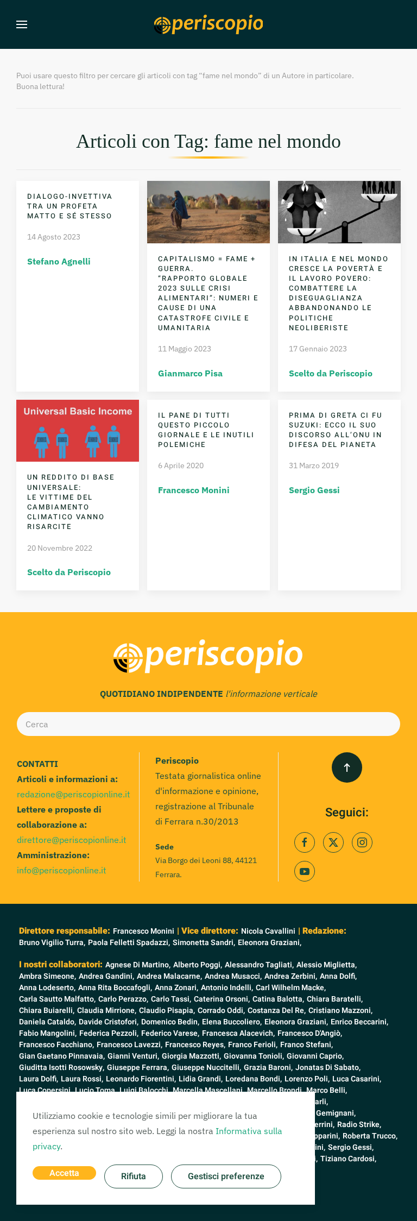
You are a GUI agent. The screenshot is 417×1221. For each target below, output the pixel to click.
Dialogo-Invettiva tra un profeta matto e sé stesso (70, 206)
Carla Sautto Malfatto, (57, 999)
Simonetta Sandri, (204, 942)
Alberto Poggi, (197, 965)
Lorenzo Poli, (307, 1079)
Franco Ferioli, (252, 1044)
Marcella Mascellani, (208, 1090)
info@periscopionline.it (61, 870)
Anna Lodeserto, (47, 987)
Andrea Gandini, (106, 976)
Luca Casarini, (356, 1079)
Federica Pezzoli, (108, 1033)
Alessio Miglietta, (326, 965)
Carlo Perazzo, (123, 999)
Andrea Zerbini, (290, 976)
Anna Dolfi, (338, 976)
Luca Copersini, (45, 1090)
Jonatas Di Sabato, (328, 1067)
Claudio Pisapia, (167, 1010)
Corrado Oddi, (221, 1010)
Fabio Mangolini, (48, 1033)
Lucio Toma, (96, 1090)
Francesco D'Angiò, (309, 1033)
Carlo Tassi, (171, 999)
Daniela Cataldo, (47, 1022)
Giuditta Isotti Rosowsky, (61, 1067)
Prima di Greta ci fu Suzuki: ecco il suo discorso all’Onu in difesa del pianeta (335, 430)
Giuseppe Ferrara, (138, 1067)
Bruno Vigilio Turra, (52, 942)
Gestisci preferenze (226, 1176)
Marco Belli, (326, 1090)
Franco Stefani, (306, 1044)
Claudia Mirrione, (106, 1010)
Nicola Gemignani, (324, 1113)
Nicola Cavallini (268, 931)
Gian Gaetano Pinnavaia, (62, 1056)
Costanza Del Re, (277, 1010)
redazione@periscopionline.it (73, 794)
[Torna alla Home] (208, 24)
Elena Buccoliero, (232, 1022)
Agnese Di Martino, (137, 965)
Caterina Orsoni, (222, 999)
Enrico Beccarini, (359, 1022)
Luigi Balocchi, (144, 1090)
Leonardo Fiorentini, (141, 1079)
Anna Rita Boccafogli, (115, 987)
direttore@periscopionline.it (72, 839)
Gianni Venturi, (133, 1056)
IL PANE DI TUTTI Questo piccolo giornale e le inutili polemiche (206, 430)
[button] (21, 24)
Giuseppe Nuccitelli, (206, 1067)
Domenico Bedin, (170, 1022)
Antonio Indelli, (227, 987)
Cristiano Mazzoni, (340, 1010)
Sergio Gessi (314, 489)
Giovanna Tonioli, (254, 1056)
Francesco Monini (194, 489)
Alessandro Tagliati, (259, 965)
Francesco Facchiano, (56, 1044)
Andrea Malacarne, (169, 976)
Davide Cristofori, (108, 1022)
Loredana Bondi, (253, 1079)
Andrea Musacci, (233, 976)
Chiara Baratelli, (335, 999)
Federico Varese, (170, 1033)
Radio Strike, (359, 1124)
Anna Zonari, (176, 987)
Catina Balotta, (278, 999)
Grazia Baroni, (268, 1067)
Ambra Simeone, (47, 976)
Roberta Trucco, (370, 1136)
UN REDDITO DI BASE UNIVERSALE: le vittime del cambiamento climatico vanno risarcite (71, 502)
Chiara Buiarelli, (46, 1010)
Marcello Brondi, (275, 1090)
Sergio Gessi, (351, 1147)
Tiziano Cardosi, (348, 1159)
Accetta (64, 1173)
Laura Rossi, (82, 1079)
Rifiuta (133, 1176)
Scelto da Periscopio (330, 373)
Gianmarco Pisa (190, 373)
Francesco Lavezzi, (129, 1044)
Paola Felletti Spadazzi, (129, 942)
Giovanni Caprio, (315, 1056)
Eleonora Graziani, (269, 942)
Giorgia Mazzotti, (191, 1056)
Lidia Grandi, (201, 1079)
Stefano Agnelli (59, 261)
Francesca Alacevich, (238, 1033)
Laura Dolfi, (38, 1079)
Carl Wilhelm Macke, (291, 987)
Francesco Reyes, (195, 1044)
